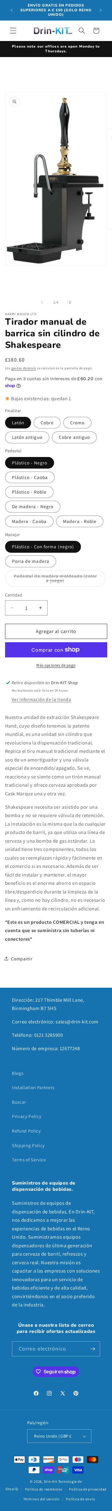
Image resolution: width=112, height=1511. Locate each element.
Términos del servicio (41, 1499)
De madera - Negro (33, 506)
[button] (13, 30)
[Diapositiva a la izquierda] (42, 302)
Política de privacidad (88, 1489)
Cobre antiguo (74, 437)
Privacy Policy (26, 1116)
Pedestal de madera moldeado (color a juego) (55, 580)
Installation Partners (33, 1087)
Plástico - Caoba (30, 477)
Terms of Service (29, 1160)
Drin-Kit (50, 1481)
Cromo (77, 422)
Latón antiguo (27, 437)
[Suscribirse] (92, 1349)
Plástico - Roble (29, 492)
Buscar (19, 1102)
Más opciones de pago (56, 665)
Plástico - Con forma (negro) (43, 546)
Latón (18, 422)
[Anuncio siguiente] (100, 10)
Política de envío (80, 1499)
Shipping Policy (28, 1145)
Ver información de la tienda (41, 699)
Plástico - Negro (29, 463)
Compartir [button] (22, 959)
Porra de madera (31, 561)
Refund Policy (26, 1131)
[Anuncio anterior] (11, 10)
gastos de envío (23, 368)
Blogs (17, 1073)
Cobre (47, 422)
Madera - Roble (79, 521)
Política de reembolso (44, 1489)
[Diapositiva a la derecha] (69, 302)
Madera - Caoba (29, 521)
